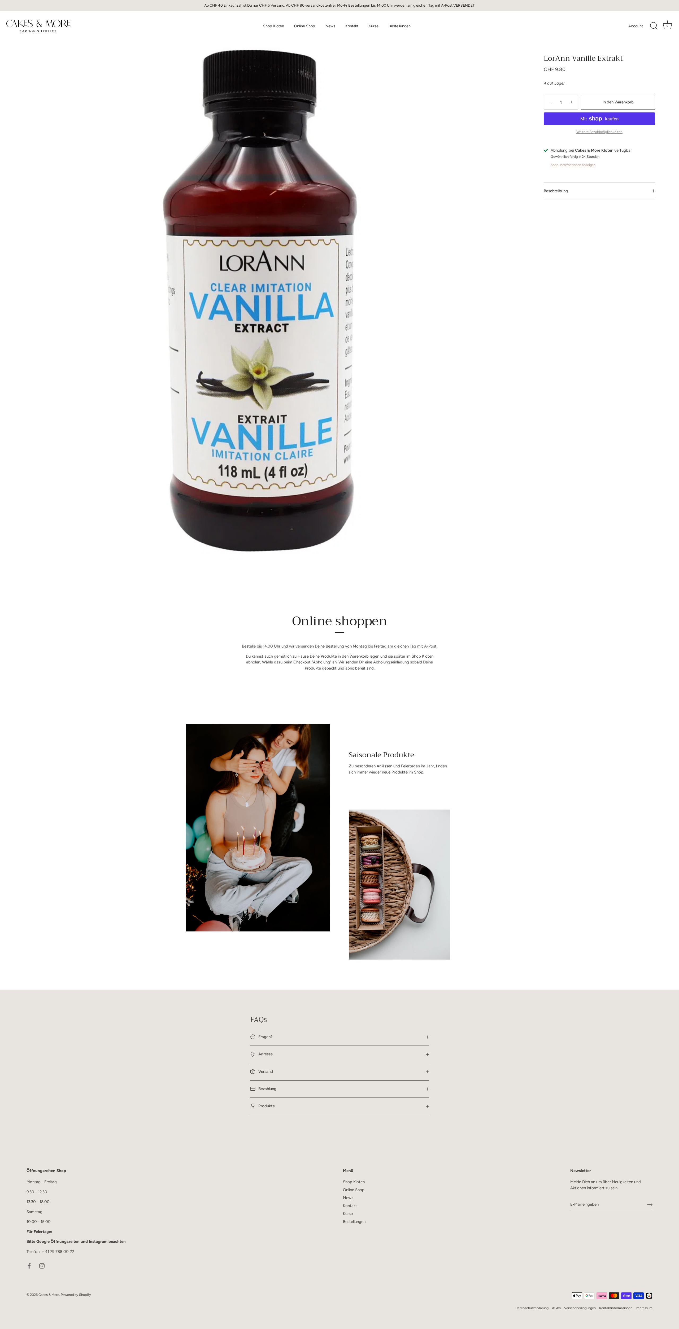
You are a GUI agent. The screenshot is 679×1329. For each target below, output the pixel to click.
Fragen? (265, 1036)
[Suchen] (654, 26)
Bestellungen (400, 26)
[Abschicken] (649, 1204)
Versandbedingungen (580, 1308)
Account (635, 26)
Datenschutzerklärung (532, 1308)
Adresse (265, 1054)
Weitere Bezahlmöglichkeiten (599, 132)
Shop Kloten (273, 26)
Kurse (373, 26)
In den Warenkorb (618, 102)
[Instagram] (42, 1265)
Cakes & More (48, 1295)
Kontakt (351, 26)
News (330, 26)
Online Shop (304, 26)
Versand (265, 1071)
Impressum (644, 1308)
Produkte (266, 1106)
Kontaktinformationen (615, 1308)
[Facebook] (29, 1265)
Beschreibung (556, 191)
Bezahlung (266, 1088)
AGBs (556, 1308)
